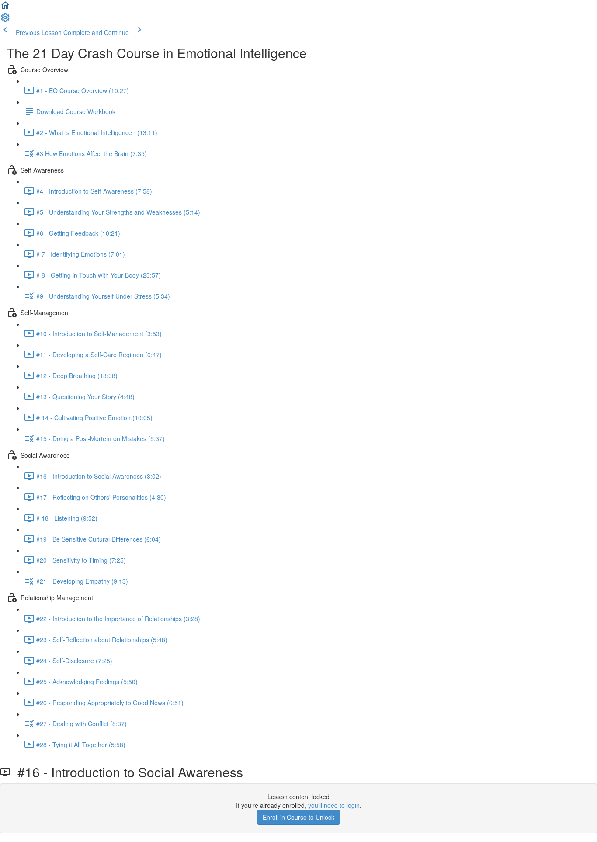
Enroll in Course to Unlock (298, 817)
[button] (5, 7)
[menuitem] (5, 20)
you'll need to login (334, 805)
